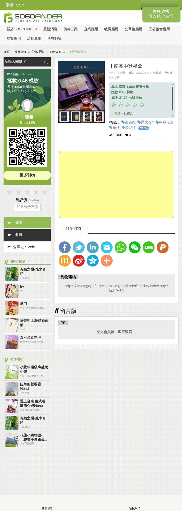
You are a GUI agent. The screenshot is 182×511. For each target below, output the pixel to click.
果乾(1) (130, 127)
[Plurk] (162, 247)
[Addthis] (107, 261)
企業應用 (91, 29)
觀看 (19, 222)
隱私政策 (134, 508)
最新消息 (50, 29)
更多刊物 (27, 175)
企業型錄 (20, 51)
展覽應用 (14, 38)
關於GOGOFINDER (22, 29)
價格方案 (71, 29)
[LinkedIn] (93, 247)
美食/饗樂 (38, 51)
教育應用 (111, 29)
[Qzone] (93, 261)
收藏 (19, 235)
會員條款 (47, 508)
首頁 (7, 51)
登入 (100, 332)
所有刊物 (54, 38)
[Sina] (79, 261)
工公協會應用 (159, 29)
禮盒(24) (148, 122)
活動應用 (34, 38)
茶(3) (116, 127)
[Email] (107, 247)
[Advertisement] (116, 184)
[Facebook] (65, 247)
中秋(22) (166, 122)
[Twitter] (79, 247)
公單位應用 (133, 29)
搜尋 (46, 62)
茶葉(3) (130, 122)
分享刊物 (73, 228)
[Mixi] (65, 261)
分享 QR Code (24, 247)
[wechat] (135, 247)
